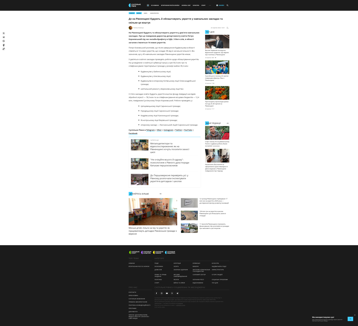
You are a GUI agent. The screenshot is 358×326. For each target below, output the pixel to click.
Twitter (178, 130)
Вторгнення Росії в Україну (170, 5)
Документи (133, 311)
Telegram (150, 130)
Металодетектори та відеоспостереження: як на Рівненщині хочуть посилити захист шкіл (169, 148)
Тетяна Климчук (138, 28)
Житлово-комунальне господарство (201, 270)
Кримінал (196, 263)
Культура (196, 5)
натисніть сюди (180, 305)
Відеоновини (198, 283)
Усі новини (155, 5)
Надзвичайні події (219, 266)
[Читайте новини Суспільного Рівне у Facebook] (156, 293)
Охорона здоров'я (181, 270)
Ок (350, 319)
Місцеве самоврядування (180, 275)
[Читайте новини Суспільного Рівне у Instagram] (162, 293)
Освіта (145, 13)
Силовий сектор (199, 274)
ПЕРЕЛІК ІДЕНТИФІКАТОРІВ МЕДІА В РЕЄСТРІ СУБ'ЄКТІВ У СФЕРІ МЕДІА (139, 316)
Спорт (203, 5)
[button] (3, 33)
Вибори (196, 266)
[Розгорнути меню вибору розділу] (148, 5)
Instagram (168, 130)
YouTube (188, 130)
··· (210, 5)
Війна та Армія (179, 283)
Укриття (132, 13)
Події (157, 263)
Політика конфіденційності (139, 305)
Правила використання (138, 302)
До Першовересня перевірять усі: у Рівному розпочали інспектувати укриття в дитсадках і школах (169, 178)
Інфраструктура (154, 13)
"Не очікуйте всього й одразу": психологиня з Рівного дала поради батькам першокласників (169, 162)
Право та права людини (160, 275)
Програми (132, 308)
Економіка (159, 266)
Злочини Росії (198, 279)
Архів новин (133, 295)
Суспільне (180, 303)
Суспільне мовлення (137, 299)
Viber (159, 130)
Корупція (177, 263)
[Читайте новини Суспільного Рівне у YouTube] (167, 293)
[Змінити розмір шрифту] (227, 28)
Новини (132, 263)
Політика (158, 279)
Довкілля (158, 270)
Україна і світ (186, 5)
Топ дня (215, 283)
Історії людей (217, 274)
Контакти (132, 292)
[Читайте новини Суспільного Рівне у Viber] (172, 293)
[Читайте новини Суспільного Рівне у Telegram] (177, 293)
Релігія (176, 279)
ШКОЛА (139, 13)
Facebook (133, 133)
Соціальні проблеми (220, 279)
